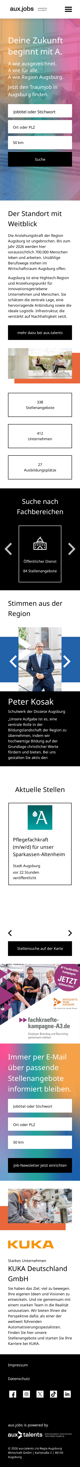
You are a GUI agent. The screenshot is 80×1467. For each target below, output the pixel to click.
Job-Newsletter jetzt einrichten (40, 1165)
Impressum (18, 1364)
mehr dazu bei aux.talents (40, 332)
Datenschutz (19, 1378)
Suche (40, 159)
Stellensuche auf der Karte (40, 948)
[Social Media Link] (12, 1396)
